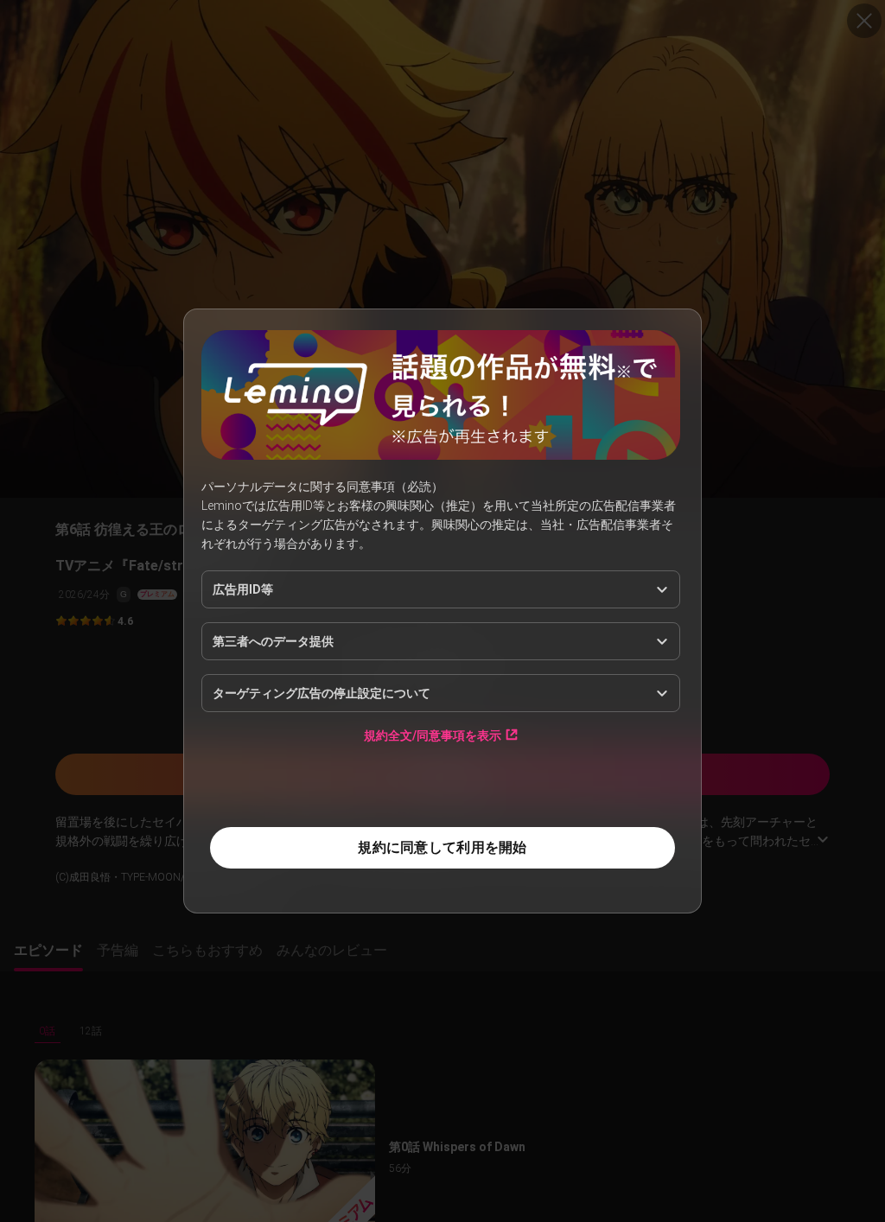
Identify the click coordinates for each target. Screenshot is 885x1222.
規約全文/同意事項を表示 (432, 735)
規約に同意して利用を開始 (442, 847)
